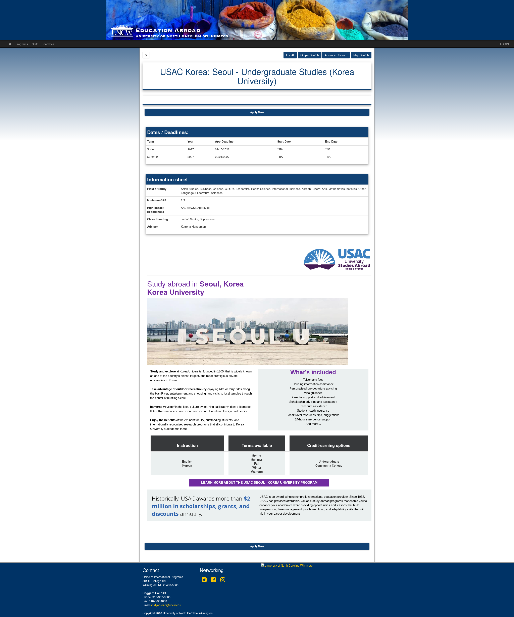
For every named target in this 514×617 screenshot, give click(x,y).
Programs (21, 44)
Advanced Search (336, 55)
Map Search (361, 55)
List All (290, 55)
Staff (35, 44)
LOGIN (504, 44)
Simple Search (309, 55)
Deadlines (48, 44)
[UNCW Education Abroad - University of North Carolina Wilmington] (257, 20)
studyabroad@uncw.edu (165, 605)
